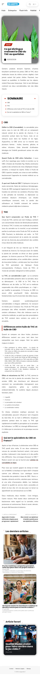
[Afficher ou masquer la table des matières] (29, 98)
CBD (8, 102)
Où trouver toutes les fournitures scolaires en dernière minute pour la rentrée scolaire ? (19, 606)
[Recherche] (29, 4)
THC (8, 106)
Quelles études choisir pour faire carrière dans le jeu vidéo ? (19, 646)
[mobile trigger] (3, 4)
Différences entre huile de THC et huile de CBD (20, 109)
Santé (8, 45)
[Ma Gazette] (13, 4)
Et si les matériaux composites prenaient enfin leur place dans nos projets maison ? (18, 566)
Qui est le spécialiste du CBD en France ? (19, 112)
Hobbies (9, 640)
